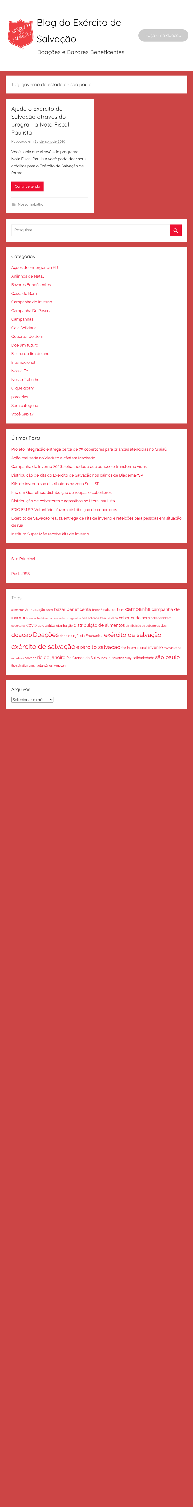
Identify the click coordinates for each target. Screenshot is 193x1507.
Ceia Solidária (23, 328)
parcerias (19, 396)
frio (123, 648)
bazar (49, 610)
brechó (97, 610)
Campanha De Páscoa (31, 310)
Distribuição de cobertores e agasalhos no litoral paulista (63, 501)
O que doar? (22, 388)
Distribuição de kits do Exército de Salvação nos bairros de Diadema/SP (77, 475)
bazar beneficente (72, 609)
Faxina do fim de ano (30, 353)
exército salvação (98, 647)
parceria (30, 658)
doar (164, 625)
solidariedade (143, 658)
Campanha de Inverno (31, 302)
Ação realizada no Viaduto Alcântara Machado (53, 458)
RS (109, 658)
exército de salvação (43, 646)
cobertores (18, 625)
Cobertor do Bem (27, 336)
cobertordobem (161, 618)
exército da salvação (132, 634)
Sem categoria (24, 405)
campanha (138, 609)
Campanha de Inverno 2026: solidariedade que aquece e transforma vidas (79, 466)
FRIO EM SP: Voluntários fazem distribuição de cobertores (64, 509)
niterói (20, 658)
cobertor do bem (134, 617)
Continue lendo (27, 186)
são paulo (167, 657)
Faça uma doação (163, 35)
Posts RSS (20, 573)
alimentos (17, 610)
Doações (46, 634)
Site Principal (23, 558)
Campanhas (22, 319)
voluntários (44, 665)
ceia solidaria (90, 618)
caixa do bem (113, 610)
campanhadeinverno (40, 618)
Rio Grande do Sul (81, 658)
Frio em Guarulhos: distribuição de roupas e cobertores (61, 492)
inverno (155, 647)
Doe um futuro (24, 345)
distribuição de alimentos (99, 625)
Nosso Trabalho (30, 204)
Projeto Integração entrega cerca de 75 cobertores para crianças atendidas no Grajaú (89, 449)
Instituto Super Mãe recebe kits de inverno (50, 534)
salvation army (122, 658)
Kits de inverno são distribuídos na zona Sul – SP (55, 483)
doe (62, 636)
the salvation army (23, 665)
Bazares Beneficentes (31, 284)
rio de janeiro (51, 657)
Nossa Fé (19, 370)
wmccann (60, 665)
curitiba (48, 625)
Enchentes (94, 636)
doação (21, 634)
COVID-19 (33, 625)
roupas (102, 658)
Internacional (23, 362)
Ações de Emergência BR (34, 267)
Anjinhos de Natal (27, 276)
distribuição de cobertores (143, 625)
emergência (75, 636)
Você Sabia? (22, 414)
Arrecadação (35, 610)
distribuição (64, 625)
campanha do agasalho (67, 618)
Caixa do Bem (24, 293)
